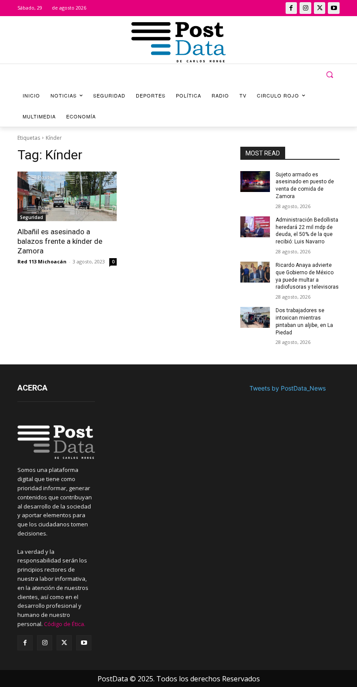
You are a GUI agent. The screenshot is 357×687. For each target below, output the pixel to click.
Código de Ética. (64, 624)
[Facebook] (291, 8)
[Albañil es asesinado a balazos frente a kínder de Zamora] (67, 196)
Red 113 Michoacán (42, 261)
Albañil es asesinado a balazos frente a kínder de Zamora (59, 241)
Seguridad (31, 217)
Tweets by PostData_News (287, 388)
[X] (320, 8)
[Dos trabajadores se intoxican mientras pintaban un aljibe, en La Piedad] (255, 317)
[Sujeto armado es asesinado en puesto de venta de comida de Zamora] (255, 181)
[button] (329, 74)
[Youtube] (334, 8)
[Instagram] (305, 8)
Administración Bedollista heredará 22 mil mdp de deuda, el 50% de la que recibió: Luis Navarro (307, 231)
